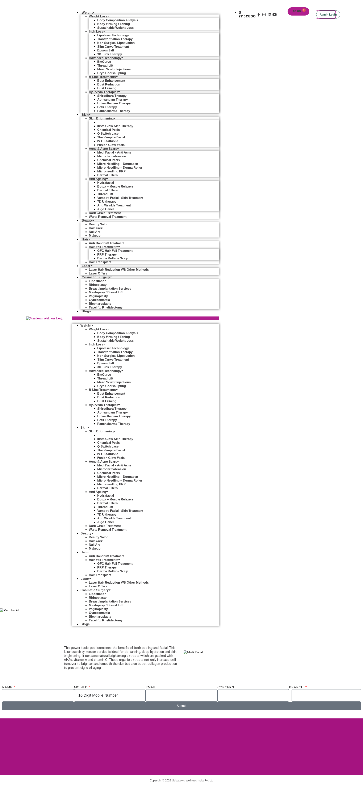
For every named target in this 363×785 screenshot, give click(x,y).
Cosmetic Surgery (96, 277)
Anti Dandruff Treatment (106, 243)
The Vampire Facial (111, 137)
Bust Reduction (108, 84)
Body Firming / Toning (113, 24)
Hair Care (96, 228)
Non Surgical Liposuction (116, 43)
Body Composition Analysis (117, 20)
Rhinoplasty (98, 284)
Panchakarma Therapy (113, 111)
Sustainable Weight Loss (115, 27)
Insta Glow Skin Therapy (115, 126)
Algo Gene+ (106, 209)
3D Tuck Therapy (109, 54)
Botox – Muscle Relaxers (115, 186)
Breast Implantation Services (110, 288)
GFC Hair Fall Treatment (115, 250)
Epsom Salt (105, 50)
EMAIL (151, 687)
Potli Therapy (107, 107)
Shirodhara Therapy (111, 95)
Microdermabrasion (111, 156)
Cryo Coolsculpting (111, 73)
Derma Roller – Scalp (112, 258)
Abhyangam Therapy (112, 99)
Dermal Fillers (107, 175)
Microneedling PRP (111, 171)
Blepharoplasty (100, 303)
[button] (145, 318)
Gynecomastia (99, 300)
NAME (7, 687)
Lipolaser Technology (113, 35)
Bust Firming (106, 88)
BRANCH (296, 687)
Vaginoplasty (98, 296)
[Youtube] (274, 14)
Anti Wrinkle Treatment (114, 205)
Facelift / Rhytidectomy (105, 307)
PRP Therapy (107, 254)
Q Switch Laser (108, 133)
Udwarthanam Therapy (114, 103)
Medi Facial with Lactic (114, 122)
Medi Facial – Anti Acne (114, 152)
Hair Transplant (100, 262)
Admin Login (328, 14)
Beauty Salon (98, 224)
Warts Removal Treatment (107, 216)
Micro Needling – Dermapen (117, 163)
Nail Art (94, 232)
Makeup (94, 235)
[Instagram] (264, 14)
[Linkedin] (269, 14)
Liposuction (97, 281)
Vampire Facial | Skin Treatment (120, 198)
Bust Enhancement (111, 80)
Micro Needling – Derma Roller (119, 167)
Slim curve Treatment (113, 46)
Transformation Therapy (115, 39)
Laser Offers (98, 273)
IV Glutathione (107, 141)
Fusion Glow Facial (111, 145)
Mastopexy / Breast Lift (106, 292)
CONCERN (225, 687)
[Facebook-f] (258, 14)
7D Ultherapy (106, 201)
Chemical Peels (108, 129)
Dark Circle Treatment (105, 213)
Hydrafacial (105, 182)
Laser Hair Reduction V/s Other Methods (119, 269)
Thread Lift (105, 65)
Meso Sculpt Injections (114, 69)
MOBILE (81, 687)
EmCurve (104, 61)
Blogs (86, 311)
